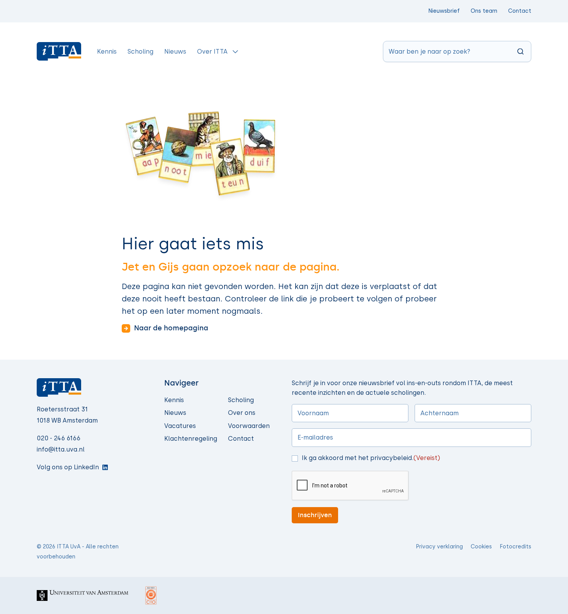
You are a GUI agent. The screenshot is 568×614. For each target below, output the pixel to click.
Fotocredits (515, 546)
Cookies (481, 546)
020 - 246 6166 (58, 438)
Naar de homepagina (171, 328)
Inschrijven (315, 515)
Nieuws (175, 412)
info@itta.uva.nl (61, 449)
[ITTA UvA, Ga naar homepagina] (59, 51)
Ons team (484, 11)
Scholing (241, 400)
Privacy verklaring (439, 546)
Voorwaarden (249, 426)
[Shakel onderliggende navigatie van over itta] (235, 51)
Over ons (241, 412)
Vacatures (180, 426)
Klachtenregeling (190, 438)
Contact (519, 11)
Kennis (174, 400)
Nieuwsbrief (444, 11)
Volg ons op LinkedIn (68, 467)
